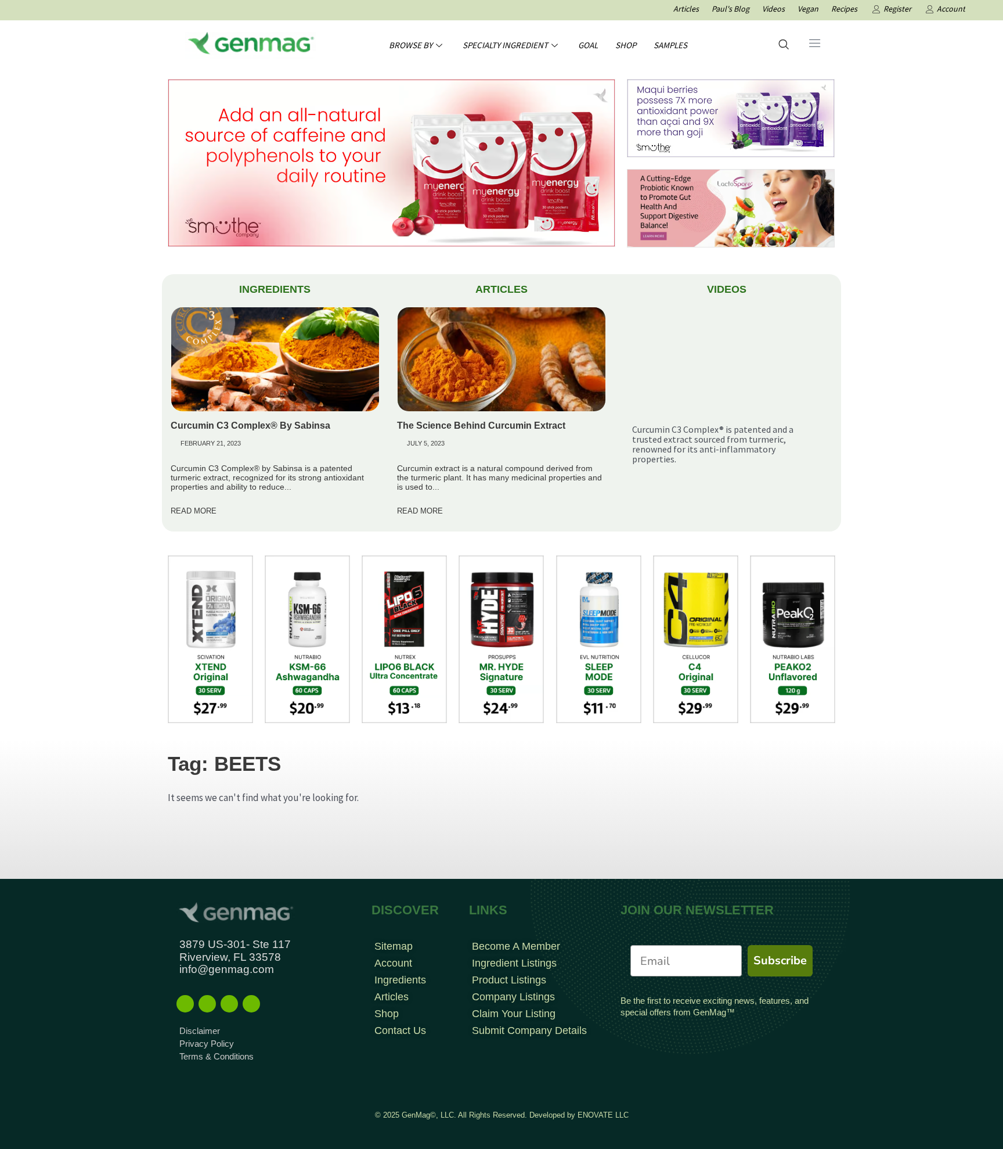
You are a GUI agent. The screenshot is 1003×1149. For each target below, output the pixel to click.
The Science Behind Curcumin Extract (481, 425)
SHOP (625, 45)
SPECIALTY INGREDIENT (505, 45)
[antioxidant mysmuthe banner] (730, 117)
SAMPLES (670, 45)
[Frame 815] (391, 162)
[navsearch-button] (783, 45)
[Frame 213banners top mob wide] (730, 207)
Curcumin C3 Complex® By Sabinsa (250, 425)
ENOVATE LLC (603, 1115)
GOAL (588, 45)
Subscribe (780, 960)
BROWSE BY (410, 45)
